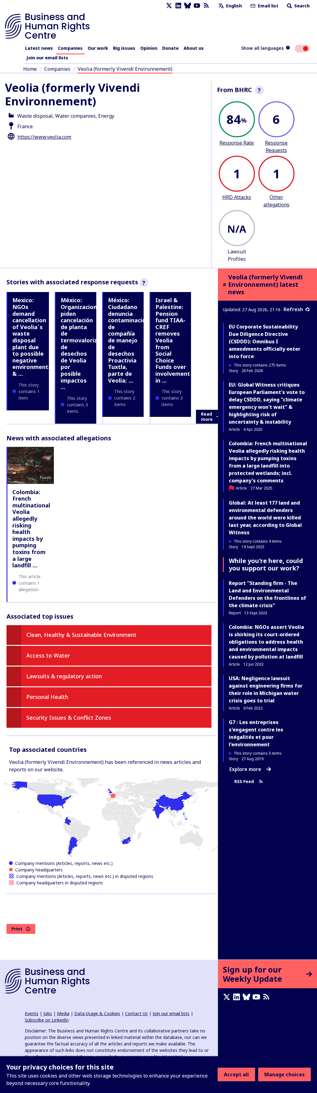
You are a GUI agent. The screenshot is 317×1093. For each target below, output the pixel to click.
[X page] (169, 5)
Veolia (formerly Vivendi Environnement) (125, 69)
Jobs (47, 1013)
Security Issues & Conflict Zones (68, 717)
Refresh (293, 309)
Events (31, 1013)
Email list (267, 6)
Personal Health (47, 697)
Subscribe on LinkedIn (47, 1020)
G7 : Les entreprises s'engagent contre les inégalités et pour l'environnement (256, 733)
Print (16, 929)
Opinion (148, 48)
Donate (170, 48)
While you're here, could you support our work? (266, 564)
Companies (70, 48)
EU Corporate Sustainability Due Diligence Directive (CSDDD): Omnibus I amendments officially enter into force (264, 341)
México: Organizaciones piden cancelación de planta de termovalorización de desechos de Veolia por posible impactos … (86, 343)
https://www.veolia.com (44, 136)
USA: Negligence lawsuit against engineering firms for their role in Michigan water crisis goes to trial (265, 689)
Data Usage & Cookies (97, 1013)
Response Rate (236, 142)
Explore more (245, 769)
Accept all (236, 1074)
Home (30, 69)
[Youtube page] (197, 5)
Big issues (124, 48)
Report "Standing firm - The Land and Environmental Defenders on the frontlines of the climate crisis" (267, 594)
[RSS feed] (206, 5)
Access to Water (48, 655)
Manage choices (284, 1074)
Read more (207, 416)
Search (301, 6)
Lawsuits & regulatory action (64, 676)
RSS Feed (244, 782)
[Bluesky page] (187, 5)
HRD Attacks (236, 197)
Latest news (39, 48)
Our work (98, 48)
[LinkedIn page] (178, 5)
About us (194, 48)
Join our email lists (47, 58)
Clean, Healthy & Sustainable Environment (81, 634)
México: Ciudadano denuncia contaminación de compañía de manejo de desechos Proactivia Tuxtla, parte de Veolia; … (128, 340)
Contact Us (136, 1013)
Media (63, 1013)
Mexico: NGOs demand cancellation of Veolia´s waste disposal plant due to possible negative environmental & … (32, 336)
